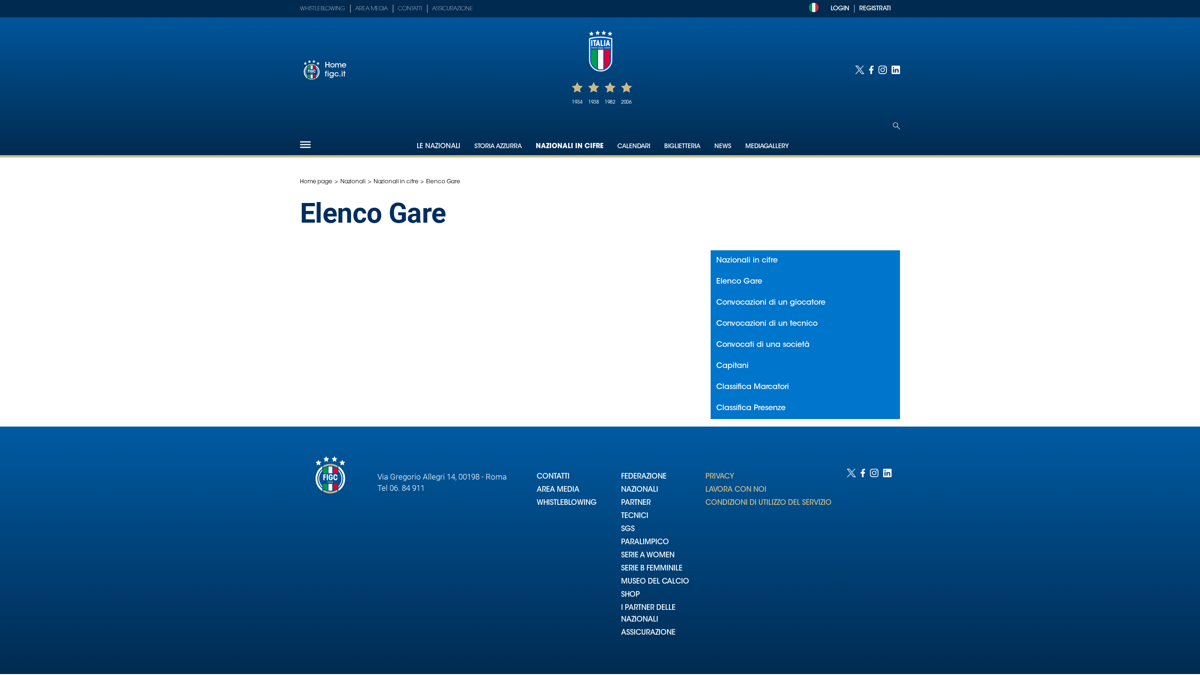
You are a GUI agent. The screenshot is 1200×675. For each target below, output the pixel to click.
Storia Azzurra (498, 146)
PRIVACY (719, 476)
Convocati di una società (763, 345)
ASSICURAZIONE (648, 633)
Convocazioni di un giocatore (770, 303)
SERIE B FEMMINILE (651, 568)
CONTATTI (553, 476)
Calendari (633, 146)
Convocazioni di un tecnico (767, 324)
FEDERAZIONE (644, 476)
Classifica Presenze (751, 408)
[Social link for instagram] (882, 70)
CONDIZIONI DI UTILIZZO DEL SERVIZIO (768, 503)
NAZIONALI (639, 490)
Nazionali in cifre (569, 146)
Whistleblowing (322, 9)
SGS (628, 529)
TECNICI (634, 516)
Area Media (371, 9)
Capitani (732, 366)
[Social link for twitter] (859, 70)
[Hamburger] (305, 144)
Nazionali (353, 182)
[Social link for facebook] (871, 70)
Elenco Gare (739, 281)
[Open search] (896, 125)
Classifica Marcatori (752, 387)
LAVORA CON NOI (735, 490)
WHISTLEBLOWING (567, 503)
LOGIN (840, 9)
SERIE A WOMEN (648, 555)
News (722, 146)
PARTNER (636, 503)
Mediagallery (767, 146)
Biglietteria (682, 146)
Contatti (410, 9)
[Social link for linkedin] (896, 70)
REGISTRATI (875, 9)
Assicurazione (452, 9)
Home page (316, 182)
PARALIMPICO (645, 542)
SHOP (630, 595)
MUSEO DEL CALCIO (655, 581)
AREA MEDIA (558, 490)
